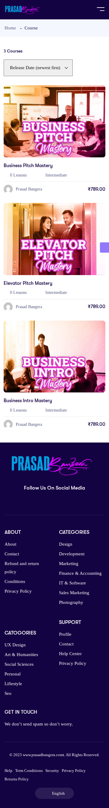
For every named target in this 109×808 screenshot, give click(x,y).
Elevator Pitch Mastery (28, 283)
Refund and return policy (22, 567)
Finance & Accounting (80, 573)
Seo (8, 693)
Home (10, 27)
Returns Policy (17, 779)
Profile (65, 634)
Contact (12, 553)
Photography (71, 602)
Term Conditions (29, 770)
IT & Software (72, 583)
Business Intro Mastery (28, 400)
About (10, 544)
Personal (13, 674)
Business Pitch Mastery (28, 165)
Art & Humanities (21, 654)
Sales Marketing (74, 592)
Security (52, 770)
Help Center (70, 653)
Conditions (15, 581)
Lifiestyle (13, 683)
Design (65, 544)
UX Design (15, 644)
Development (71, 553)
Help (8, 770)
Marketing (68, 563)
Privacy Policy (18, 591)
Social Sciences (19, 664)
